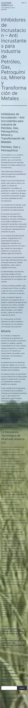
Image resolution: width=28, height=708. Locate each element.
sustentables (9, 614)
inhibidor (11, 608)
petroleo (19, 610)
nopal (14, 610)
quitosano (20, 612)
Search (3, 685)
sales (25, 612)
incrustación (4, 608)
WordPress (17, 701)
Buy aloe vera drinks (7, 670)
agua (7, 602)
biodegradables (5, 604)
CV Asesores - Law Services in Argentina (13, 676)
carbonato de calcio (20, 604)
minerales (9, 610)
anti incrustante (16, 602)
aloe (10, 602)
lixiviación (17, 608)
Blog (11, 600)
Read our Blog (5, 662)
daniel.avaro (6, 598)
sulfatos (3, 614)
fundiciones (21, 606)
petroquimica (5, 612)
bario (23, 602)
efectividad (14, 606)
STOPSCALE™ (15, 492)
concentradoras (5, 606)
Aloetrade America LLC (12, 698)
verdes (8, 616)
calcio (12, 604)
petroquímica (13, 612)
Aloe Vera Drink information (9, 673)
